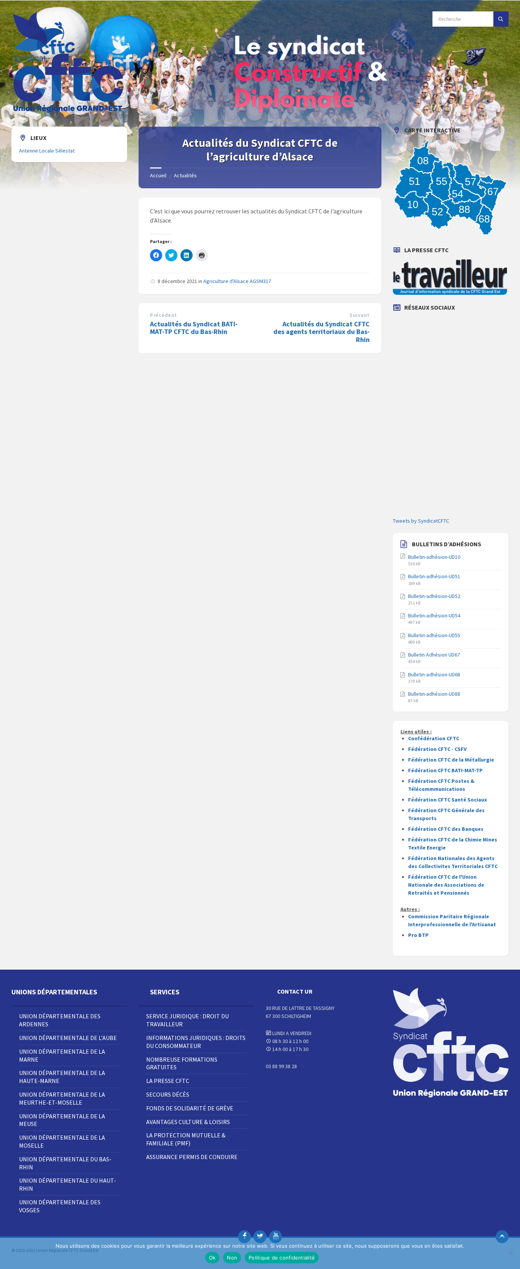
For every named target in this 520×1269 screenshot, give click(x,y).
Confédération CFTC (433, 738)
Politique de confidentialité (282, 1258)
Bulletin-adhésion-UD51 (434, 576)
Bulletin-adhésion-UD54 (434, 615)
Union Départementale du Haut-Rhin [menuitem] (67, 1184)
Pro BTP (418, 935)
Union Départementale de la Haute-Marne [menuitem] (62, 1077)
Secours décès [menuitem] (167, 1094)
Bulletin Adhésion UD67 (434, 654)
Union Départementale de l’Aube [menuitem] (68, 1038)
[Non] (510, 1252)
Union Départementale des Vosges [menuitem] (59, 1206)
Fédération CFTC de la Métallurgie (451, 759)
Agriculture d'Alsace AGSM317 (237, 281)
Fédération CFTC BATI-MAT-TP (445, 770)
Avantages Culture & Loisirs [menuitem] (188, 1122)
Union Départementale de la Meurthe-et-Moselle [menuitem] (62, 1098)
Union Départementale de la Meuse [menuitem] (62, 1120)
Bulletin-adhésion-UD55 (434, 635)
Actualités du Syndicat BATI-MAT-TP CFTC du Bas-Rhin (194, 328)
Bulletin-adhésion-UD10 (434, 556)
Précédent (163, 315)
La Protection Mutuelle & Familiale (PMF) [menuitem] (185, 1139)
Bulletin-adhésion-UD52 (434, 596)
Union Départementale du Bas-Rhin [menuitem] (65, 1163)
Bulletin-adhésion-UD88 (434, 693)
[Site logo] (68, 112)
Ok (212, 1258)
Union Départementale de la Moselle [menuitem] (62, 1141)
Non (232, 1258)
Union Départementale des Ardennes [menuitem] (59, 1020)
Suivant (359, 315)
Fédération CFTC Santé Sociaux (447, 799)
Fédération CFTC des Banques (445, 828)
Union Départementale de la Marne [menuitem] (62, 1055)
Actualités (185, 175)
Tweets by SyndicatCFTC (421, 520)
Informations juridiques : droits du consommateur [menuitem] (196, 1042)
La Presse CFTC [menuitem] (167, 1081)
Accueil (158, 175)
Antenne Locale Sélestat (47, 150)
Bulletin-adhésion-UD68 (434, 674)
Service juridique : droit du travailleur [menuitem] (187, 1020)
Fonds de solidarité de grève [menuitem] (189, 1108)
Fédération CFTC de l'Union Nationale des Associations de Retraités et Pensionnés (446, 884)
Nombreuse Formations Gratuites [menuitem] (181, 1063)
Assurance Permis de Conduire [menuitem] (192, 1157)
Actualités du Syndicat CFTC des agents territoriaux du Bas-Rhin (321, 332)
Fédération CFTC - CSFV (437, 749)
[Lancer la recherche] (501, 19)
